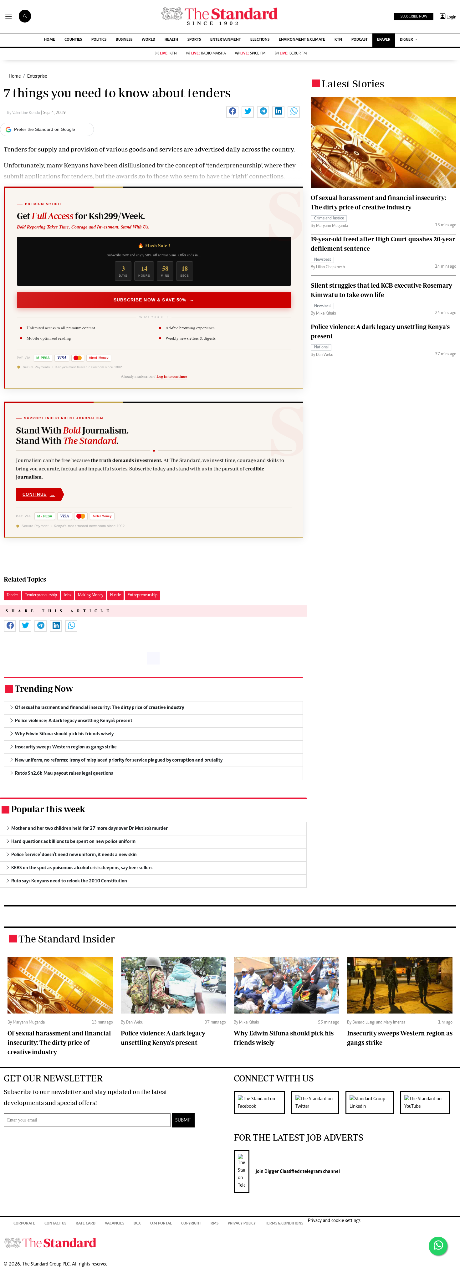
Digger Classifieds (282, 1171)
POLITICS (98, 40)
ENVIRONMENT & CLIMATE (302, 40)
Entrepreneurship (142, 595)
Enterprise (37, 76)
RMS (214, 1224)
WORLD (148, 40)
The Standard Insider (66, 938)
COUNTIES (73, 40)
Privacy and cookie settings (334, 1220)
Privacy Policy (242, 1224)
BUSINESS (124, 40)
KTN (338, 40)
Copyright (191, 1224)
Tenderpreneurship (41, 595)
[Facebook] (262, 1102)
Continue (39, 494)
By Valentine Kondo (24, 113)
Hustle (115, 595)
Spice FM (252, 54)
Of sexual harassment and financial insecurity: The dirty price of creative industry (59, 1042)
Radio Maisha (208, 54)
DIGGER (407, 40)
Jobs (67, 595)
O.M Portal (161, 1224)
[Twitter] (318, 1102)
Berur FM (293, 54)
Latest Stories (353, 83)
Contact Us (55, 1224)
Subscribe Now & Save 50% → (154, 299)
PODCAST (359, 40)
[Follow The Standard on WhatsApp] (438, 1246)
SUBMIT (183, 1120)
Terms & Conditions (284, 1224)
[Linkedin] (372, 1102)
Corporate (24, 1224)
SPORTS (194, 40)
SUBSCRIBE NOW (414, 16)
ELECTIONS (259, 40)
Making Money (90, 595)
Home (15, 76)
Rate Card (85, 1224)
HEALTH (171, 40)
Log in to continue (171, 376)
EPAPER (384, 40)
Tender (12, 595)
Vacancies (114, 1224)
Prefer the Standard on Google (44, 129)
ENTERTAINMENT (225, 40)
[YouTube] (428, 1102)
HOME (49, 40)
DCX (137, 1224)
